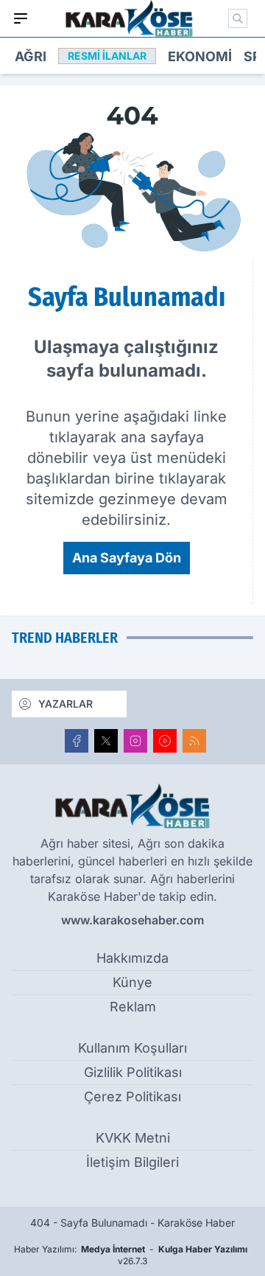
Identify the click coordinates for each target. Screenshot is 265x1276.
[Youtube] (165, 741)
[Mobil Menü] (20, 18)
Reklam (133, 1006)
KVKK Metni (133, 1138)
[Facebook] (76, 741)
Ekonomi (200, 56)
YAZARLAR (65, 703)
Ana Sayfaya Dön (126, 557)
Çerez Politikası (132, 1096)
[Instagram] (135, 741)
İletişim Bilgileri (132, 1162)
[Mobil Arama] (237, 18)
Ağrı (30, 56)
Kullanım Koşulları (132, 1048)
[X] (106, 741)
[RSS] (194, 741)
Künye (132, 982)
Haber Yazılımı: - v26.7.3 (130, 1255)
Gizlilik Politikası (133, 1072)
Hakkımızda (132, 958)
